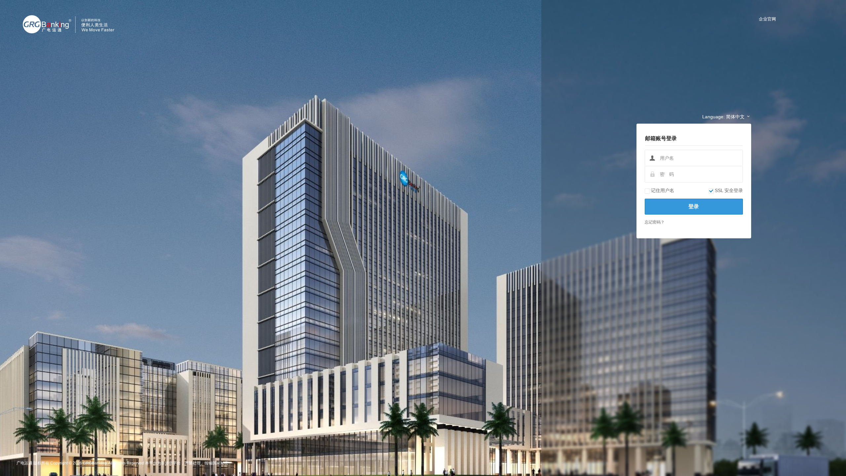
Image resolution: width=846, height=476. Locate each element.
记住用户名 (662, 190)
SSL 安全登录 (729, 190)
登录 (693, 206)
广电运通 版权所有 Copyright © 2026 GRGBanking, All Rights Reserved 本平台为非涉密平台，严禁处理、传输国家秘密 (122, 463)
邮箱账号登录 (661, 138)
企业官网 (767, 19)
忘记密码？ (655, 222)
